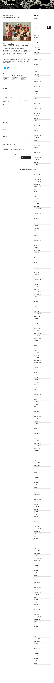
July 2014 (36, 321)
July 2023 (36, 118)
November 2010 (37, 416)
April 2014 (36, 325)
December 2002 (37, 643)
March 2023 (36, 123)
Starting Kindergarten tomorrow (6, 77)
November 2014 (37, 313)
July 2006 (36, 538)
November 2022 (37, 132)
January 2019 (36, 233)
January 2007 (37, 523)
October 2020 (37, 184)
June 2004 (36, 599)
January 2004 (37, 611)
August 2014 (36, 318)
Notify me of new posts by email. (11, 154)
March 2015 (36, 306)
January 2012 (36, 387)
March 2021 (36, 172)
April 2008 (36, 487)
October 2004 (37, 589)
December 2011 (37, 389)
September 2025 (37, 59)
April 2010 (36, 433)
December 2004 (37, 585)
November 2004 (37, 587)
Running (35, 21)
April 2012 (36, 379)
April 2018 (36, 247)
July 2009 (36, 453)
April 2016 (36, 284)
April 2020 (36, 196)
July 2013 (36, 343)
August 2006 (36, 536)
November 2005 (37, 558)
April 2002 (36, 663)
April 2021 (36, 169)
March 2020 (36, 198)
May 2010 (36, 431)
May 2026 (36, 42)
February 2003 (37, 638)
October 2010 (37, 418)
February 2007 (37, 521)
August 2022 (36, 137)
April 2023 (36, 120)
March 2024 (36, 101)
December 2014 (37, 311)
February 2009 (37, 462)
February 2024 (37, 103)
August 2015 (36, 299)
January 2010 (36, 440)
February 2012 (37, 384)
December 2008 (37, 467)
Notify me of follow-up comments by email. (13, 149)
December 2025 (37, 54)
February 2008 (37, 492)
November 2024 (37, 84)
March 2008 (36, 489)
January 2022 (36, 147)
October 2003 (37, 619)
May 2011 (36, 404)
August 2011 (36, 396)
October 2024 (37, 86)
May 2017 (36, 267)
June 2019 (36, 220)
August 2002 (36, 653)
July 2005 (36, 567)
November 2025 (37, 57)
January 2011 (36, 411)
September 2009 (37, 448)
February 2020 (37, 201)
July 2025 (36, 64)
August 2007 (36, 506)
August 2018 (36, 242)
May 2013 (36, 347)
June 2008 (36, 482)
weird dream (11, 44)
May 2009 (36, 455)
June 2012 (36, 374)
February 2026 (37, 49)
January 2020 (37, 203)
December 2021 (37, 150)
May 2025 (36, 69)
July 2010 (36, 426)
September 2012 (37, 367)
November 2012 (37, 362)
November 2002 (37, 646)
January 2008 (37, 494)
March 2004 (36, 607)
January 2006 (37, 553)
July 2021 (36, 162)
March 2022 (36, 142)
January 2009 (37, 465)
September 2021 (37, 157)
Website (5, 136)
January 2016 (36, 289)
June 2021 (36, 164)
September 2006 (37, 533)
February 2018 (37, 250)
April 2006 (36, 545)
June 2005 (36, 570)
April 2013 (36, 350)
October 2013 (37, 335)
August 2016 (36, 281)
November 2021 (37, 152)
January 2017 (36, 274)
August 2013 (36, 340)
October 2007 (37, 501)
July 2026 (36, 37)
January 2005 (37, 582)
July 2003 (36, 626)
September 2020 (37, 186)
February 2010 (37, 438)
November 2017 (37, 255)
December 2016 (37, 277)
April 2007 (36, 516)
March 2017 (36, 269)
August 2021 (36, 159)
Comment (6, 104)
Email (5, 129)
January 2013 (36, 357)
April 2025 (36, 71)
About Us (36, 18)
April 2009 (36, 457)
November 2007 (37, 499)
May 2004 (36, 602)
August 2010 (36, 423)
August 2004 (36, 594)
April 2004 (36, 604)
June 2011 (36, 401)
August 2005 (36, 565)
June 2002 (36, 658)
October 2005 (37, 560)
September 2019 (37, 213)
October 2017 (37, 257)
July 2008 (36, 479)
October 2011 (36, 391)
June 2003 (36, 629)
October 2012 (37, 365)
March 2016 (36, 286)
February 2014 (37, 328)
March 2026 (36, 47)
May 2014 (36, 323)
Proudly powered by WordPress (9, 679)
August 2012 (36, 369)
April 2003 (36, 633)
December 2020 (37, 179)
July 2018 (36, 245)
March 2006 (36, 548)
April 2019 (36, 225)
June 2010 (36, 428)
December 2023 (37, 108)
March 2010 (36, 435)
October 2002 (37, 648)
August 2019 (36, 216)
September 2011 (37, 394)
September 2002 (37, 650)
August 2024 (36, 91)
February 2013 (37, 355)
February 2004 (37, 609)
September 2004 (37, 592)
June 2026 (36, 40)
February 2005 (37, 580)
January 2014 (36, 330)
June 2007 (36, 511)
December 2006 (37, 526)
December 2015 (37, 291)
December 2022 (37, 130)
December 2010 (37, 413)
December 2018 (37, 235)
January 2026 (36, 52)
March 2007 (36, 519)
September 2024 (37, 88)
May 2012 (36, 377)
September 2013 (37, 338)
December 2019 (37, 206)
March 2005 (36, 577)
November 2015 (37, 294)
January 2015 (36, 308)
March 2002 (36, 665)
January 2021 (36, 176)
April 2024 (36, 98)
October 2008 (37, 472)
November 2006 (37, 528)
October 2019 (37, 211)
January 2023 (36, 128)
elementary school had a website (16, 45)
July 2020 (36, 191)
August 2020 (36, 189)
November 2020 (37, 181)
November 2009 (37, 445)
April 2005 (36, 575)
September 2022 (37, 135)
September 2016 (37, 279)
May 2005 (36, 572)
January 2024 (36, 106)
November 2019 (37, 208)
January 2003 (37, 641)
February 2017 (37, 272)
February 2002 (37, 668)
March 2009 (36, 460)
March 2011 (36, 409)
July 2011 (36, 399)
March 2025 (36, 74)
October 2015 (37, 296)
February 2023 (37, 125)
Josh (11, 15)
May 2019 (36, 223)
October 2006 (37, 531)
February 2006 (37, 550)
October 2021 (37, 154)
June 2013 (36, 345)
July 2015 (36, 301)
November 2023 (37, 110)
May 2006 (36, 543)
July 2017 (36, 262)
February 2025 (37, 76)
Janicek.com (12, 4)
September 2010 (37, 421)
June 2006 (36, 541)
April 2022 (36, 140)
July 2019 (36, 218)
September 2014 (37, 316)
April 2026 (36, 44)
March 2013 (36, 352)
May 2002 (36, 660)
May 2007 (36, 514)
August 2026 (36, 35)
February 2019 (37, 230)
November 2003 (37, 616)
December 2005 (37, 555)
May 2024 (36, 96)
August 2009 (36, 450)
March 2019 (36, 228)
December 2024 (37, 81)
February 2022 (37, 145)
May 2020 (36, 194)
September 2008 (37, 475)
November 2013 (37, 333)
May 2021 (36, 167)
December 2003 (37, 614)
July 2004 (36, 597)
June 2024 (36, 93)
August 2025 (36, 62)
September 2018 (37, 240)
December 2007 (37, 497)
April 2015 (36, 304)
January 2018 (36, 252)
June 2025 (36, 66)
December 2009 (37, 443)
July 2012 (36, 372)
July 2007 (36, 509)
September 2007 (37, 504)
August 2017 (36, 260)
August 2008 (36, 477)
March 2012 (36, 382)
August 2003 (36, 624)
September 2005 (37, 563)
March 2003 (36, 636)
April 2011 (36, 406)
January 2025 (36, 79)
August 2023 (36, 115)
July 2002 (36, 655)
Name (5, 122)
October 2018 (37, 237)
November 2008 (37, 470)
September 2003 (37, 621)
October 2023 (37, 113)
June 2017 (36, 264)
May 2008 (36, 484)
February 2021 (37, 174)
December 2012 (37, 360)
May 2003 (36, 631)
